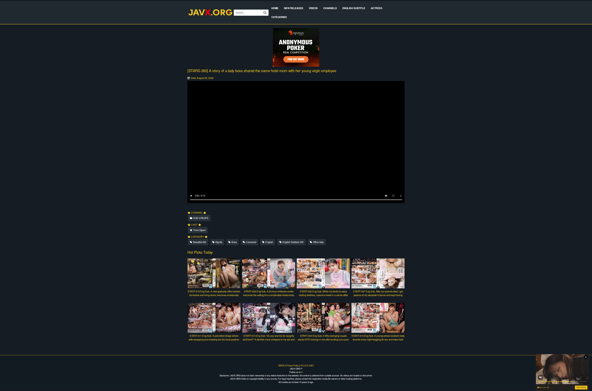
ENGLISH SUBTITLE (353, 8)
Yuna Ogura (199, 230)
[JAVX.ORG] (210, 12)
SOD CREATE (201, 218)
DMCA (281, 365)
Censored (250, 242)
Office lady (318, 242)
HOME (274, 8)
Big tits (218, 242)
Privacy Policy (292, 365)
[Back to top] (583, 381)
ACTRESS (376, 8)
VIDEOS (313, 8)
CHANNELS (330, 8)
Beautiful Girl (199, 242)
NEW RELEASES (293, 8)
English (269, 242)
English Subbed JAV (293, 242)
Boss (234, 242)
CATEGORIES (279, 17)
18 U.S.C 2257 (307, 365)
